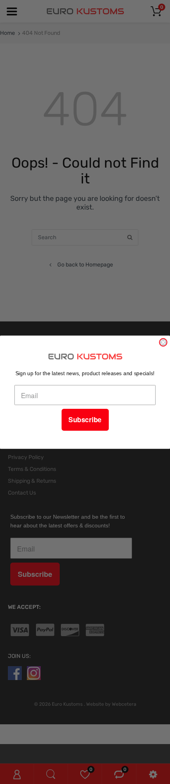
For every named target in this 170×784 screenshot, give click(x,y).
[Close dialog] (163, 342)
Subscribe (84, 420)
